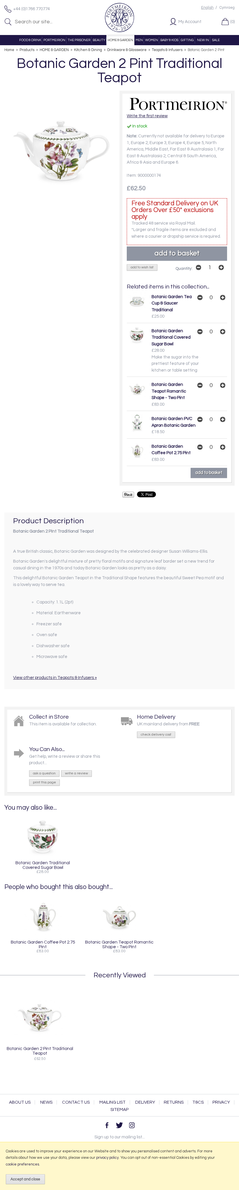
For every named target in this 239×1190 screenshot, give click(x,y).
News (46, 1102)
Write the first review (147, 116)
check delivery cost (156, 734)
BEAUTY (99, 40)
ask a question (44, 773)
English (207, 8)
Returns (174, 1102)
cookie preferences (22, 1164)
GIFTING (187, 40)
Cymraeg (227, 8)
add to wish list (142, 267)
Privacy (221, 1102)
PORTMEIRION (54, 40)
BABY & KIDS (169, 40)
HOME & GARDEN (120, 40)
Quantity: (183, 269)
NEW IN (203, 40)
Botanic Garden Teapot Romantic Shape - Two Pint (169, 391)
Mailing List (112, 1102)
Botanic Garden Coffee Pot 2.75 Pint (43, 944)
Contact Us (76, 1102)
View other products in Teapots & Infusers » (55, 678)
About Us (20, 1102)
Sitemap (119, 1109)
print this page (44, 782)
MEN (139, 40)
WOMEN (151, 40)
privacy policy (107, 1158)
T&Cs (198, 1102)
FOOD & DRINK (30, 40)
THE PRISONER (79, 40)
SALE (216, 40)
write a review (76, 773)
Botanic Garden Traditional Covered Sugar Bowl (171, 337)
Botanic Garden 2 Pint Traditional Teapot (40, 1051)
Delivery (145, 1102)
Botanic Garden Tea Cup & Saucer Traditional (172, 303)
